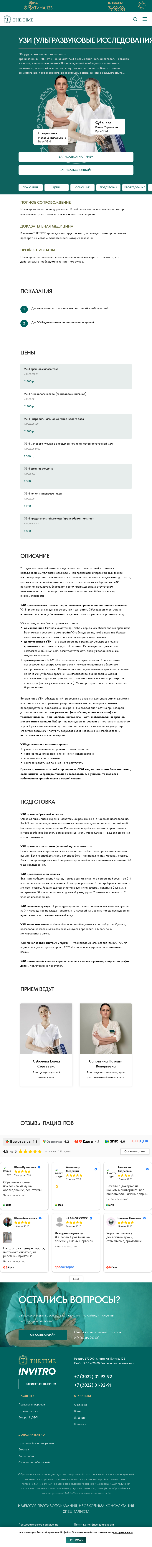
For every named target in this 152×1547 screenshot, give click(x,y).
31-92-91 (117, 9)
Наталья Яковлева (129, 1218)
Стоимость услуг (29, 1411)
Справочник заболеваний (34, 1462)
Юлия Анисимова (25, 1218)
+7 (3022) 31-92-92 (93, 1376)
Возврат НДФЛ (28, 1417)
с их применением (123, 1532)
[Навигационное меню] (144, 19)
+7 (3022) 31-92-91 (92, 1385)
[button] (135, 19)
